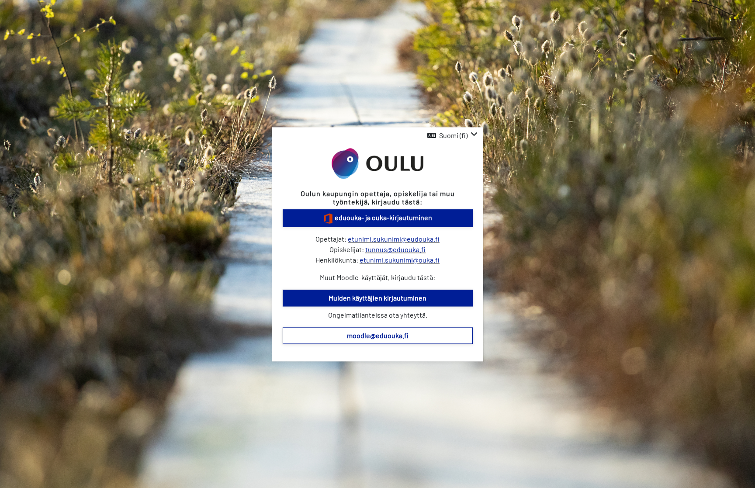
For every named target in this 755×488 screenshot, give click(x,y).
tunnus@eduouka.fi (395, 249)
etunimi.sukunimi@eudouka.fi (394, 239)
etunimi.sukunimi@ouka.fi (400, 260)
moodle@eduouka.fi (378, 335)
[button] (452, 135)
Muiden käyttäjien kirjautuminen (377, 298)
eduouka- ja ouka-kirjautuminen (382, 217)
